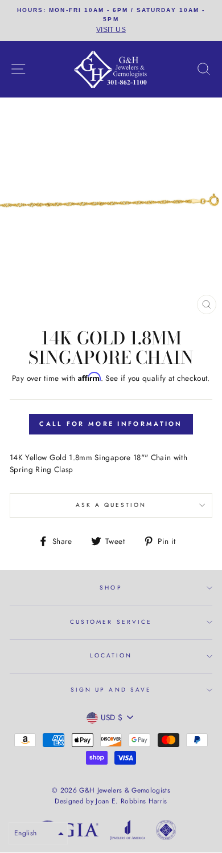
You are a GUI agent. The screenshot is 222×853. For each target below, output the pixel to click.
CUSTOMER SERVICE (111, 622)
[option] (111, 20)
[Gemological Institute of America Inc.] (68, 832)
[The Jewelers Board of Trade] (166, 832)
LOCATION (111, 655)
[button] (38, 833)
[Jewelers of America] (127, 832)
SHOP (111, 587)
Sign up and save (111, 689)
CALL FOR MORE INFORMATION (111, 423)
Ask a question (111, 505)
